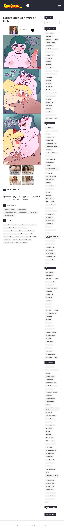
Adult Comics (8, 225)
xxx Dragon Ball (50, 259)
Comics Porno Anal (51, 143)
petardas (23, 13)
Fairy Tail (48, 67)
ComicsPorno (23, 212)
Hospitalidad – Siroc (37, 197)
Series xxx (7, 240)
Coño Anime (49, 156)
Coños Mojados (50, 162)
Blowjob (48, 134)
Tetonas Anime (9, 243)
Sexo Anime (49, 105)
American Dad (50, 33)
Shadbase (48, 108)
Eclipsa (16, 234)
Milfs (52, 201)
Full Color (48, 182)
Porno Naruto (49, 223)
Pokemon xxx (49, 102)
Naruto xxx (49, 208)
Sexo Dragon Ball (50, 230)
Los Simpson (49, 86)
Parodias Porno (8, 237)
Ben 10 (56, 39)
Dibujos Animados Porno (26, 231)
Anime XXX (48, 39)
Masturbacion (49, 198)
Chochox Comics (9, 210)
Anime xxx (54, 131)
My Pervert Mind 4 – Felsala (26, 198)
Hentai (5, 13)
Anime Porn (42, 13)
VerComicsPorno (50, 253)
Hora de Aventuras (51, 74)
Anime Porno (49, 36)
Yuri (56, 118)
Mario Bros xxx (50, 90)
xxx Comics (49, 118)
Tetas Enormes (50, 244)
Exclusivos (48, 64)
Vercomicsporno (9, 215)
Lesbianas (48, 80)
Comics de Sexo (20, 225)
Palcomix (48, 99)
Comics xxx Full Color (10, 231)
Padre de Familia (50, 96)
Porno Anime (20, 237)
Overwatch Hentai (51, 93)
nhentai (13, 13)
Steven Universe (50, 241)
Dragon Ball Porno (51, 176)
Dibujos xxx (33, 212)
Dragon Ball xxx (50, 179)
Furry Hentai (49, 189)
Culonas (48, 165)
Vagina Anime (49, 250)
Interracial (49, 77)
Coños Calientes (50, 159)
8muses (32, 13)
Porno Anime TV (31, 237)
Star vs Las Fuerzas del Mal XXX (22, 240)
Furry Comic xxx (50, 186)
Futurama (48, 71)
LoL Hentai (48, 83)
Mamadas (24, 234)
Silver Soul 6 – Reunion (7, 197)
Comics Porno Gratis (10, 212)
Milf (31, 234)
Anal (47, 131)
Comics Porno (22, 210)
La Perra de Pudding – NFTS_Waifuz (17, 198)
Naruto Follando (50, 204)
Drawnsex (48, 61)
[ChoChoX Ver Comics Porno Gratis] (13, 5)
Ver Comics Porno (21, 243)
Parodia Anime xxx (51, 211)
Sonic (47, 233)
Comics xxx (22, 228)
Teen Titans (49, 112)
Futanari (48, 192)
